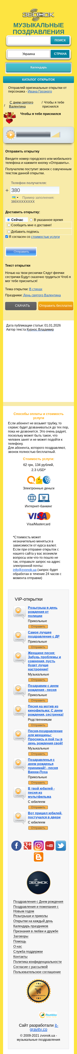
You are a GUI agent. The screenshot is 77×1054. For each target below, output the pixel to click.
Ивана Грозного (40, 91)
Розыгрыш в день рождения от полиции (42, 612)
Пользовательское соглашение (37, 972)
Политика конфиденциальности (37, 961)
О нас (17, 946)
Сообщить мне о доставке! (31, 225)
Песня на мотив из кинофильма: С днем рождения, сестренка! (45, 710)
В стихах (35, 289)
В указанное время (48, 220)
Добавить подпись (25, 231)
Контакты (20, 956)
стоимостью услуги (45, 236)
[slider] (55, 132)
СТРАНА (60, 53)
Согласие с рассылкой (30, 967)
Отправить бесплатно (55, 305)
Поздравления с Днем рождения (38, 901)
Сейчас (17, 220)
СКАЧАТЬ (22, 305)
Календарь (38, 67)
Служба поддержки (28, 951)
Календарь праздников (30, 926)
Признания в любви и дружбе (35, 931)
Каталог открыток (38, 79)
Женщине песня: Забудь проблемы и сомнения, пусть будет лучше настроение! (44, 661)
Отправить (38, 626)
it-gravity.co (44, 1027)
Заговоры (20, 936)
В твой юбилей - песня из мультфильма (41, 792)
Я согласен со (34, 236)
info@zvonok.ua (25, 570)
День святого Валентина (42, 295)
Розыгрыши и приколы (30, 916)
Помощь (19, 941)
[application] (39, 135)
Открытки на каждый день (33, 921)
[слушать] (11, 135)
